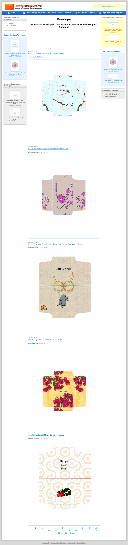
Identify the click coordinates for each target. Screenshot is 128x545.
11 (35, 530)
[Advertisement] (64, 40)
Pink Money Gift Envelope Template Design (45, 340)
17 (76, 530)
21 (59, 533)
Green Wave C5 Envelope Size (113, 80)
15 (62, 530)
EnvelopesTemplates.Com (58, 543)
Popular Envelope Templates (61, 13)
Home (12, 13)
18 (83, 530)
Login (104, 6)
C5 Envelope (10, 23)
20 (96, 530)
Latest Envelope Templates (35, 13)
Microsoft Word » (33, 51)
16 (69, 530)
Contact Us (45, 543)
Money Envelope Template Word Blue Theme (15, 54)
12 (42, 530)
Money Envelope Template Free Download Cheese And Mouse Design (55, 244)
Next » (72, 533)
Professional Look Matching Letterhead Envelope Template (113, 29)
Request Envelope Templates (112, 13)
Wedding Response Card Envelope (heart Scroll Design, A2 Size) (15, 102)
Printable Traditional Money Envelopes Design (46, 435)
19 (89, 530)
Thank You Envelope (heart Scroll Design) (15, 118)
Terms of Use (81, 543)
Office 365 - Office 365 (111, 94)
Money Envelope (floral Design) (113, 69)
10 (96, 528)
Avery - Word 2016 (110, 96)
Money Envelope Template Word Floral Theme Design (15, 73)
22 (66, 533)
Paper (8, 28)
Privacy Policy (72, 543)
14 (56, 530)
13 (49, 530)
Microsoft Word (11, 25)
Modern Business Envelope (113, 41)
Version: (31, 57)
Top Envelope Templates (86, 13)
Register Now (111, 6)
